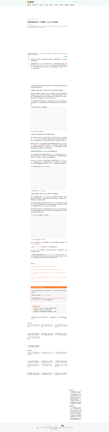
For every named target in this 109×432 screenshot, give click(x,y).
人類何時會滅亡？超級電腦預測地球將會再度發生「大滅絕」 (45, 311)
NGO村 (52, 146)
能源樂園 (34, 250)
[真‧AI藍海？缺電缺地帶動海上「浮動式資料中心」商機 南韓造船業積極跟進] (33, 356)
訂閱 (62, 425)
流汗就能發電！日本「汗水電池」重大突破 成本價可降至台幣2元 (47, 362)
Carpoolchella (37, 246)
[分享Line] (28, 60)
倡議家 (30, 19)
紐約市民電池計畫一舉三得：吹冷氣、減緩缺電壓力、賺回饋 (47, 374)
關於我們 (67, 427)
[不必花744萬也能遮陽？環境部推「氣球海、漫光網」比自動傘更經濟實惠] (33, 340)
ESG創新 (41, 5)
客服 (42, 427)
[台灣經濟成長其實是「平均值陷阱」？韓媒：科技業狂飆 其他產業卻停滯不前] (61, 328)
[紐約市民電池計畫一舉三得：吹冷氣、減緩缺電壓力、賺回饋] (47, 368)
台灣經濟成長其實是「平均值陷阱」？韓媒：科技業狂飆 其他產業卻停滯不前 (61, 334)
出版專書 (51, 163)
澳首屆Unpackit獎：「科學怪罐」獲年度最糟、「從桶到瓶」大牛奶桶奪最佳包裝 (61, 374)
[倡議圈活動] (81, 405)
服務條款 (50, 427)
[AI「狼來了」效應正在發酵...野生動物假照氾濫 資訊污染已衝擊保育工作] (33, 328)
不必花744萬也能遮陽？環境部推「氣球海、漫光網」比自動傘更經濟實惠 (33, 346)
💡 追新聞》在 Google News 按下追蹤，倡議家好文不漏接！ (45, 308)
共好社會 (51, 5)
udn (27, 19)
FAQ (40, 427)
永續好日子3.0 (35, 5)
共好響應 (61, 5)
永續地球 (56, 5)
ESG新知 (46, 5)
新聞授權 (46, 427)
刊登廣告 (37, 427)
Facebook (43, 295)
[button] (28, 62)
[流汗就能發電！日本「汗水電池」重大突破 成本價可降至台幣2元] (47, 356)
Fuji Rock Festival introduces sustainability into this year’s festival (47, 269)
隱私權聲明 (56, 427)
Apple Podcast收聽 (49, 298)
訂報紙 (64, 427)
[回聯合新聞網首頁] (28, 2)
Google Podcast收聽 (39, 299)
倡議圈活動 (72, 5)
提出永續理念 (33, 243)
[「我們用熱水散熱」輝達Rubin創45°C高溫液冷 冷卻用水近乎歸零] (61, 356)
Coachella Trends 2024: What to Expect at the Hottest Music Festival (47, 281)
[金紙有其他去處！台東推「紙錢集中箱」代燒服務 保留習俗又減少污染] (47, 328)
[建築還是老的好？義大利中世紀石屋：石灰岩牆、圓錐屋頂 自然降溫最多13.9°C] (33, 368)
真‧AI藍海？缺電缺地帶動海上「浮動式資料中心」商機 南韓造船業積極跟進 (33, 362)
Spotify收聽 (57, 298)
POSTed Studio (49, 254)
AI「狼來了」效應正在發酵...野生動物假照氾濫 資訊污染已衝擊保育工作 (33, 334)
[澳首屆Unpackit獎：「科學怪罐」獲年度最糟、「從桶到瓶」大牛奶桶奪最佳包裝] (61, 368)
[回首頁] (30, 2)
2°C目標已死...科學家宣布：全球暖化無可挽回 (42, 309)
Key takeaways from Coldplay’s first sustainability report (44, 266)
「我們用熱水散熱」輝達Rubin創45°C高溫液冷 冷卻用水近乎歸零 (61, 362)
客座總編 (29, 5)
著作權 (53, 427)
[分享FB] (28, 57)
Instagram (48, 295)
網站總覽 (71, 427)
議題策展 (66, 5)
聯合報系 (60, 427)
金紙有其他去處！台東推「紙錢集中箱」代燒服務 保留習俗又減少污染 (47, 334)
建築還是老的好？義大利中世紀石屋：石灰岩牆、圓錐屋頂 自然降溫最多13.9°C (33, 374)
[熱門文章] (81, 390)
